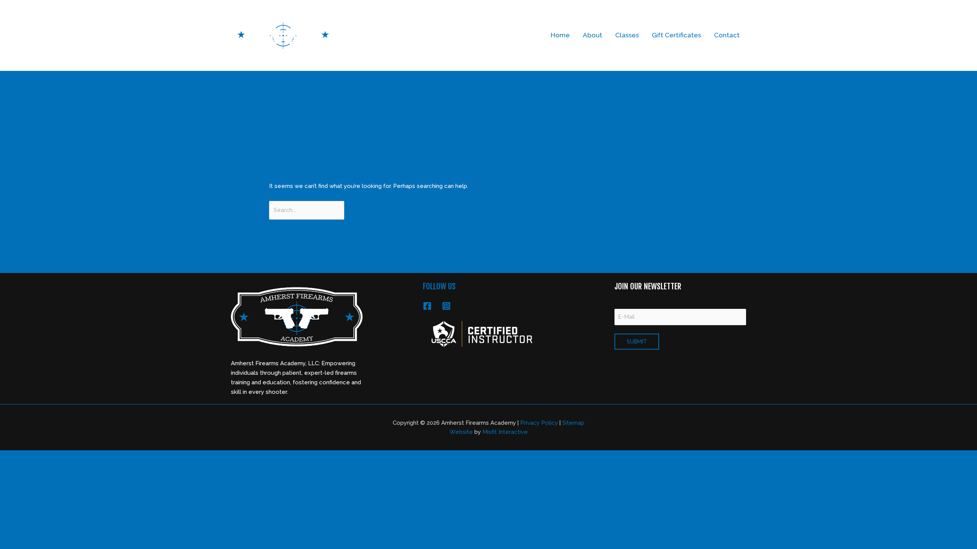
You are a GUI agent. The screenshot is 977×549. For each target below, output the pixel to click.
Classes (627, 35)
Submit (637, 342)
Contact (727, 35)
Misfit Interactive (505, 432)
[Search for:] (307, 210)
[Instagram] (446, 306)
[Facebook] (427, 306)
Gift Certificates (676, 35)
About (592, 35)
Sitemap (573, 422)
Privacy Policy (539, 422)
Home (560, 35)
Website (461, 432)
